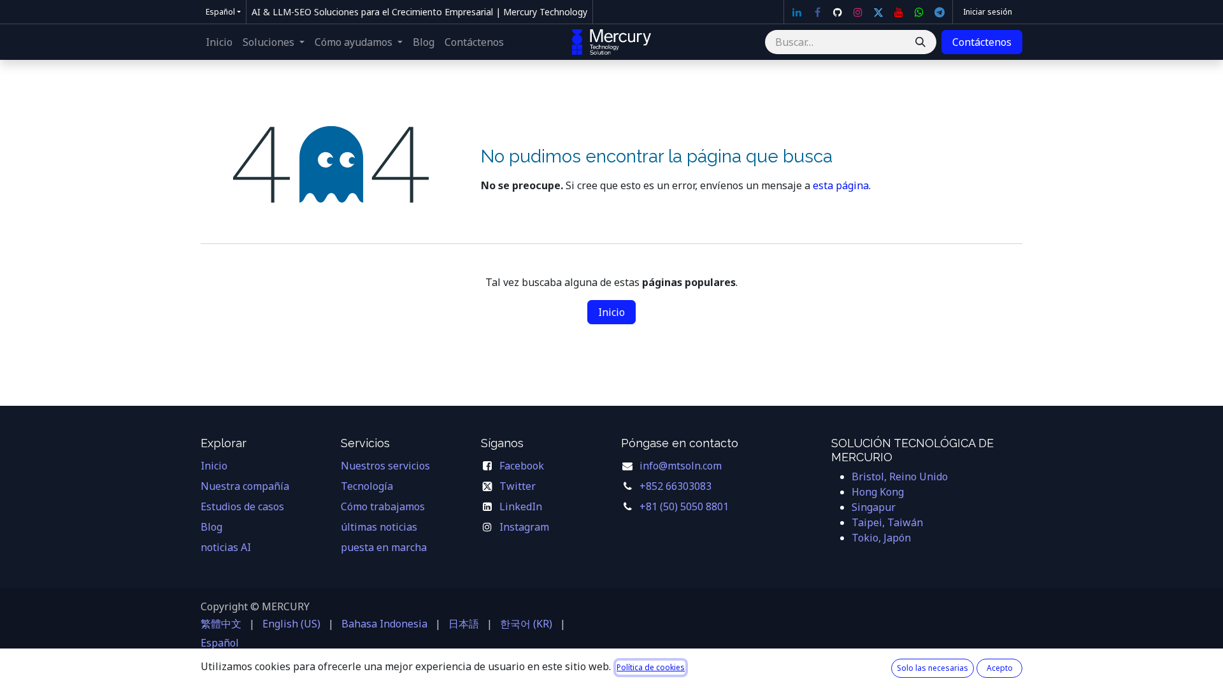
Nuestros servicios (385, 466)
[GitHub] (837, 12)
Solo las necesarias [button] (932, 668)
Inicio (611, 312)
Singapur (874, 507)
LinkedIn (520, 506)
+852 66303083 (676, 486)
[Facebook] (817, 12)
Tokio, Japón (881, 538)
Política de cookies (651, 667)
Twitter (517, 486)
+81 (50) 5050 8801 (684, 506)
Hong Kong (878, 492)
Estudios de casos (242, 506)
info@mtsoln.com (681, 466)
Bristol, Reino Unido (900, 476)
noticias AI (226, 547)
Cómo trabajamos (383, 506)
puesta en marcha (384, 547)
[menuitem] (219, 42)
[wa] (919, 12)
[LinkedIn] (797, 12)
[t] (939, 12)
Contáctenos (982, 42)
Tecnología (367, 486)
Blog (211, 527)
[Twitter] (878, 12)
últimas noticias (379, 527)
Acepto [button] (1000, 668)
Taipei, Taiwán (887, 522)
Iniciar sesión (987, 11)
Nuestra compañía (245, 486)
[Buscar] (920, 42)
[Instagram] (858, 12)
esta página (841, 185)
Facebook (521, 466)
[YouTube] (899, 12)
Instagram (524, 527)
